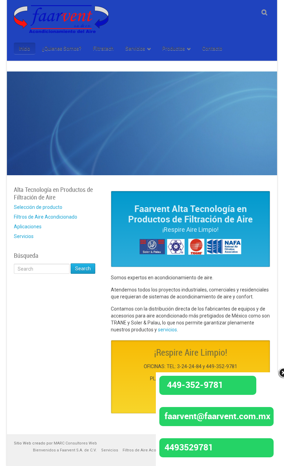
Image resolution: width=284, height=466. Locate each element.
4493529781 (189, 447)
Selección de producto (38, 207)
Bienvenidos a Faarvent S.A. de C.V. (65, 450)
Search (83, 268)
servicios (167, 329)
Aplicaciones (28, 226)
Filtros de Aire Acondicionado (45, 217)
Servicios (24, 236)
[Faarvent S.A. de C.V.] (61, 9)
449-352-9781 (195, 384)
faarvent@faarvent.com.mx (217, 416)
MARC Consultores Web (75, 443)
